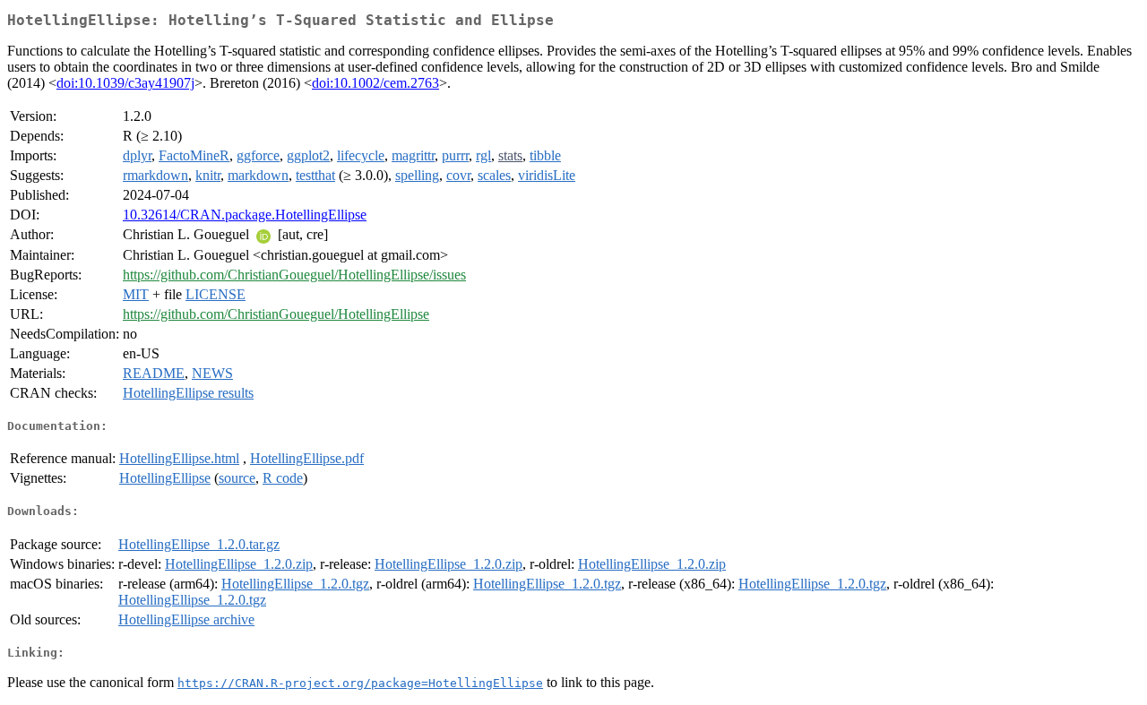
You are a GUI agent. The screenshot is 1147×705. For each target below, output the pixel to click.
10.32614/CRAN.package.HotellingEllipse (245, 214)
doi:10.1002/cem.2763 (375, 82)
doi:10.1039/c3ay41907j (125, 82)
